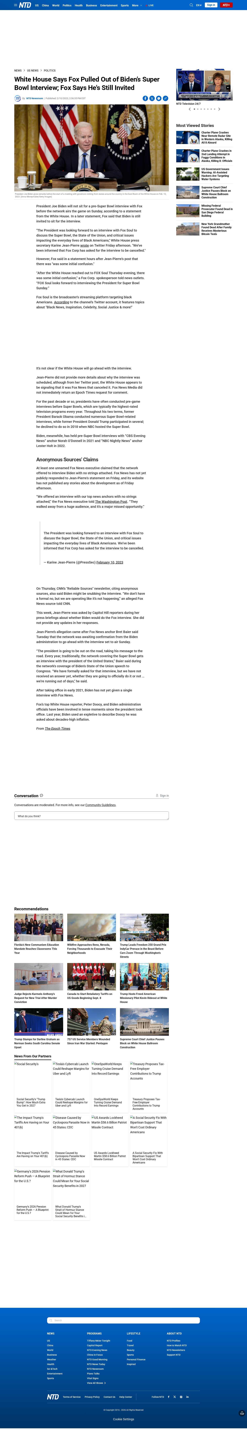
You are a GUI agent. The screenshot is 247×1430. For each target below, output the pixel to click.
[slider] (204, 92)
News (18, 70)
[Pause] (181, 97)
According (61, 302)
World (50, 1350)
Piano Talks (93, 1373)
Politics (50, 70)
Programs (94, 1333)
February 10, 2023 (109, 562)
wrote (84, 245)
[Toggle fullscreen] (222, 97)
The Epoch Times (57, 728)
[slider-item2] (197, 109)
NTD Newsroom (34, 98)
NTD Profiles (173, 1340)
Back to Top (242, 1413)
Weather (51, 1359)
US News (32, 70)
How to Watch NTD (177, 1345)
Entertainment (55, 1373)
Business (52, 1354)
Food (129, 1340)
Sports (50, 1378)
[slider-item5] (208, 109)
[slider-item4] (204, 109)
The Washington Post (111, 502)
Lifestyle (133, 1333)
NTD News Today (96, 1364)
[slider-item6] (211, 109)
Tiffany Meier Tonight (98, 1340)
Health (50, 1364)
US (48, 1340)
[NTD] (53, 1396)
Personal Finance (136, 1359)
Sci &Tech (52, 1369)
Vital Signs (92, 1378)
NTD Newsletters (176, 1350)
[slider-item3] (201, 109)
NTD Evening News (97, 1350)
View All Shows (95, 1383)
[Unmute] (228, 87)
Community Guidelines (100, 805)
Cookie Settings (123, 1419)
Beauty (130, 1350)
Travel (130, 1345)
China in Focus (95, 1354)
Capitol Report (94, 1345)
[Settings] (228, 97)
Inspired (131, 1364)
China (50, 1345)
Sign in (211, 5)
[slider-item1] (194, 109)
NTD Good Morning (97, 1359)
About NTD (174, 1333)
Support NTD (173, 1354)
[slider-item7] (214, 109)
